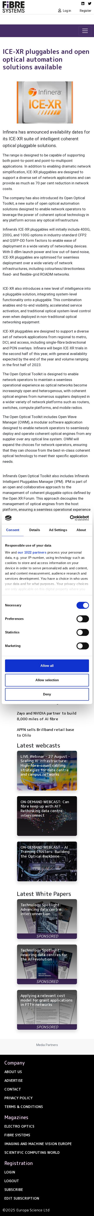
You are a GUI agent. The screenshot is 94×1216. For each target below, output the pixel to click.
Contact (12, 1089)
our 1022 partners (32, 552)
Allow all (47, 665)
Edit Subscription (21, 1198)
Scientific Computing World (32, 1152)
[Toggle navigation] (85, 30)
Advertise (13, 1080)
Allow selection (47, 680)
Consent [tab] (12, 530)
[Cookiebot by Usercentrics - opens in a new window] (70, 518)
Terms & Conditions (23, 1106)
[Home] (23, 7)
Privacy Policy (18, 1098)
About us (13, 1071)
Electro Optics (19, 1126)
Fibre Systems (17, 1135)
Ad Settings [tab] (58, 530)
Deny (47, 694)
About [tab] (81, 530)
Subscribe (13, 1189)
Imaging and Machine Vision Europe (38, 1143)
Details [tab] (34, 530)
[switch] (83, 618)
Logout (11, 1180)
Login (9, 1172)
